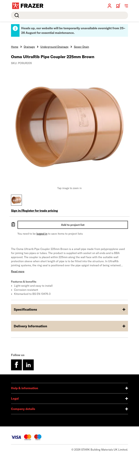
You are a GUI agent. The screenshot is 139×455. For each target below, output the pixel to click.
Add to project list (72, 224)
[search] (69, 15)
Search (16, 15)
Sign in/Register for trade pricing (34, 211)
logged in (41, 233)
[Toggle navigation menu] (126, 6)
